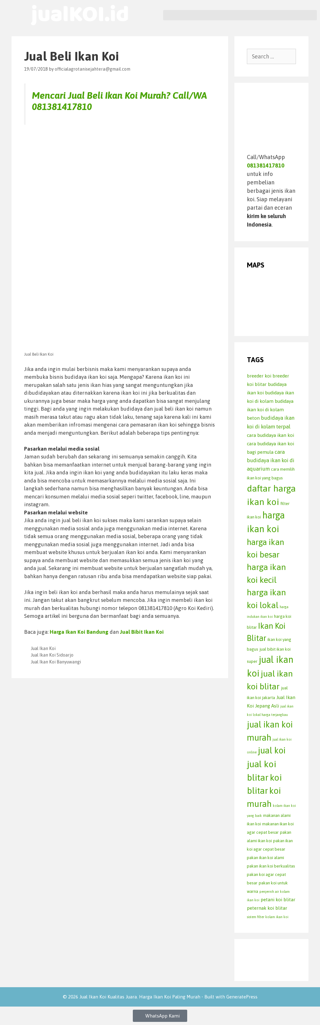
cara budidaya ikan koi (270, 435)
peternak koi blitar (267, 908)
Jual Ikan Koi (43, 648)
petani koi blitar (278, 899)
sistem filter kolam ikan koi (267, 917)
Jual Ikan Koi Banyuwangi (56, 661)
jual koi (272, 750)
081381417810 (62, 106)
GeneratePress (242, 996)
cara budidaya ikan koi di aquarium (270, 460)
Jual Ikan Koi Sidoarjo (52, 655)
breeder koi (259, 375)
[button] (240, 15)
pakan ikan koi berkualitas (271, 865)
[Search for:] (271, 56)
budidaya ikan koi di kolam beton (270, 409)
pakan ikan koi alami (265, 857)
